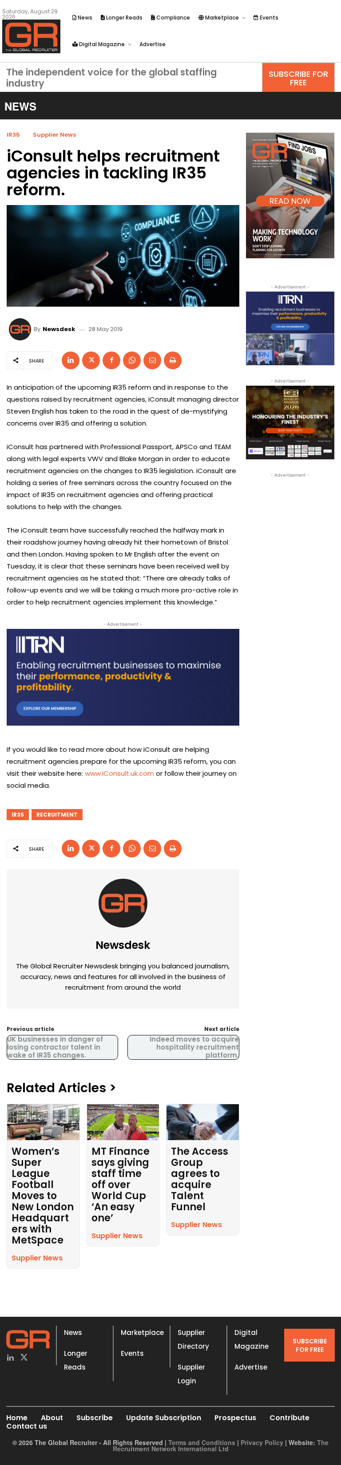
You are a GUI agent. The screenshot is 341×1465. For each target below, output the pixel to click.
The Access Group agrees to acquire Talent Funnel (199, 1179)
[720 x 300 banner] (123, 677)
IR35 (13, 134)
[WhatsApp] (132, 360)
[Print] (173, 360)
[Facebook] (111, 360)
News (73, 1332)
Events (132, 1353)
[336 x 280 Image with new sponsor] (290, 422)
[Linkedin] (70, 360)
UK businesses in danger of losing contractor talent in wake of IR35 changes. (55, 1047)
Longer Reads (75, 1360)
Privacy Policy (262, 1442)
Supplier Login (191, 1374)
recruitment (57, 814)
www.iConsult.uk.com (119, 773)
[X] (91, 360)
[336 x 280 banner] (290, 328)
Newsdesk (59, 329)
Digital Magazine (251, 1339)
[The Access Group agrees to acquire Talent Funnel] (203, 1122)
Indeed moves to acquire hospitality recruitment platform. (194, 1047)
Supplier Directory (193, 1339)
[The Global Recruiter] (31, 36)
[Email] (152, 360)
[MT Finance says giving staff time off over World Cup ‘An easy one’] (123, 1122)
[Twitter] (24, 1358)
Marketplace (142, 1332)
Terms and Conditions (201, 1442)
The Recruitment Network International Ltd (221, 1445)
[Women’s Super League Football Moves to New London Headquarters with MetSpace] (43, 1122)
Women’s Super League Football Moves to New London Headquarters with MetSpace (43, 1196)
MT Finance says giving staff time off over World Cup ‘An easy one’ (120, 1185)
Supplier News (54, 134)
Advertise (250, 1367)
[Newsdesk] (21, 329)
